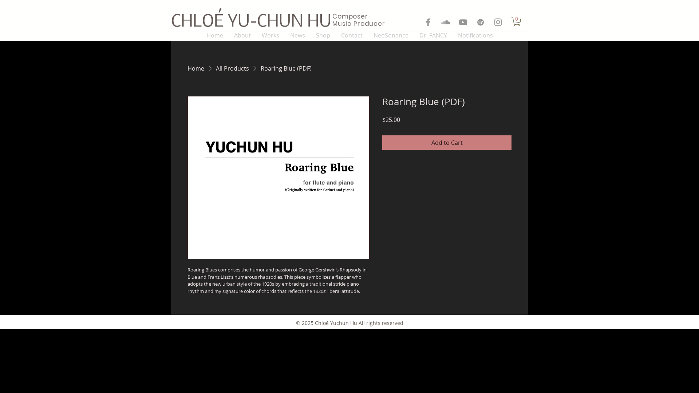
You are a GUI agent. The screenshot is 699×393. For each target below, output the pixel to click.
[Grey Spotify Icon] (480, 22)
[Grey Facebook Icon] (428, 22)
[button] (517, 21)
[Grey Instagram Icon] (498, 22)
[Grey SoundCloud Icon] (446, 22)
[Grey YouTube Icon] (463, 22)
